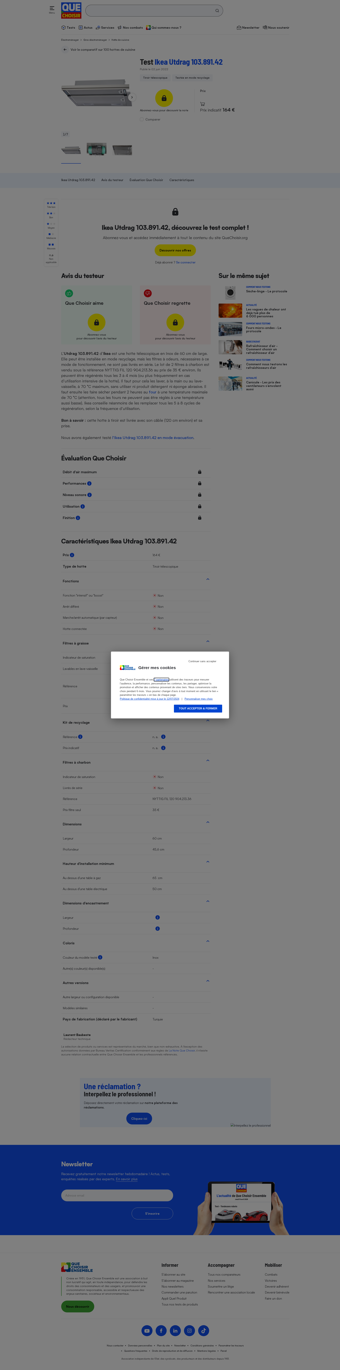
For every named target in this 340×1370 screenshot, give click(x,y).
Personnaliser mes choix (199, 698)
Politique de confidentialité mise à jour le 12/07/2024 (149, 698)
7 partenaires (161, 679)
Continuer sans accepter (202, 661)
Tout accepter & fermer (198, 708)
